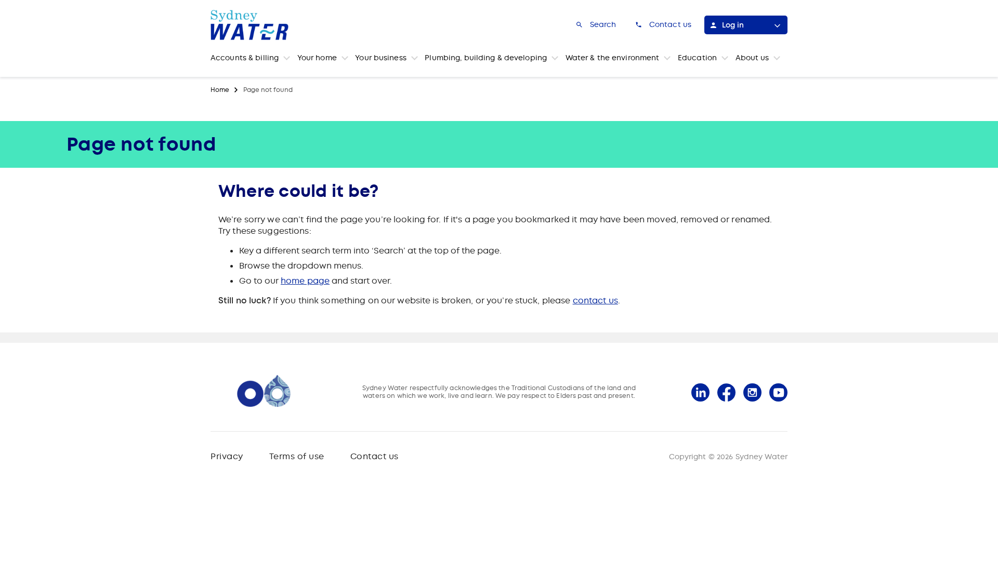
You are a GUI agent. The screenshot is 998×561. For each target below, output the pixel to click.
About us (752, 57)
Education (697, 57)
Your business (380, 57)
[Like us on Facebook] (726, 392)
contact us (595, 300)
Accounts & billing (245, 57)
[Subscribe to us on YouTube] (778, 392)
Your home (317, 57)
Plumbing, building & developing (486, 57)
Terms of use (296, 456)
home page (305, 280)
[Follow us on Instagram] (752, 392)
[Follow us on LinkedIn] (700, 392)
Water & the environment (613, 57)
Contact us (374, 456)
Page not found (268, 90)
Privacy (227, 456)
